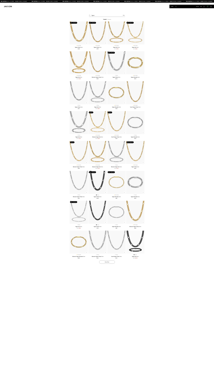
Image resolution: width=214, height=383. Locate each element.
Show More (107, 262)
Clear (124, 15)
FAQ (201, 6)
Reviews (197, 6)
